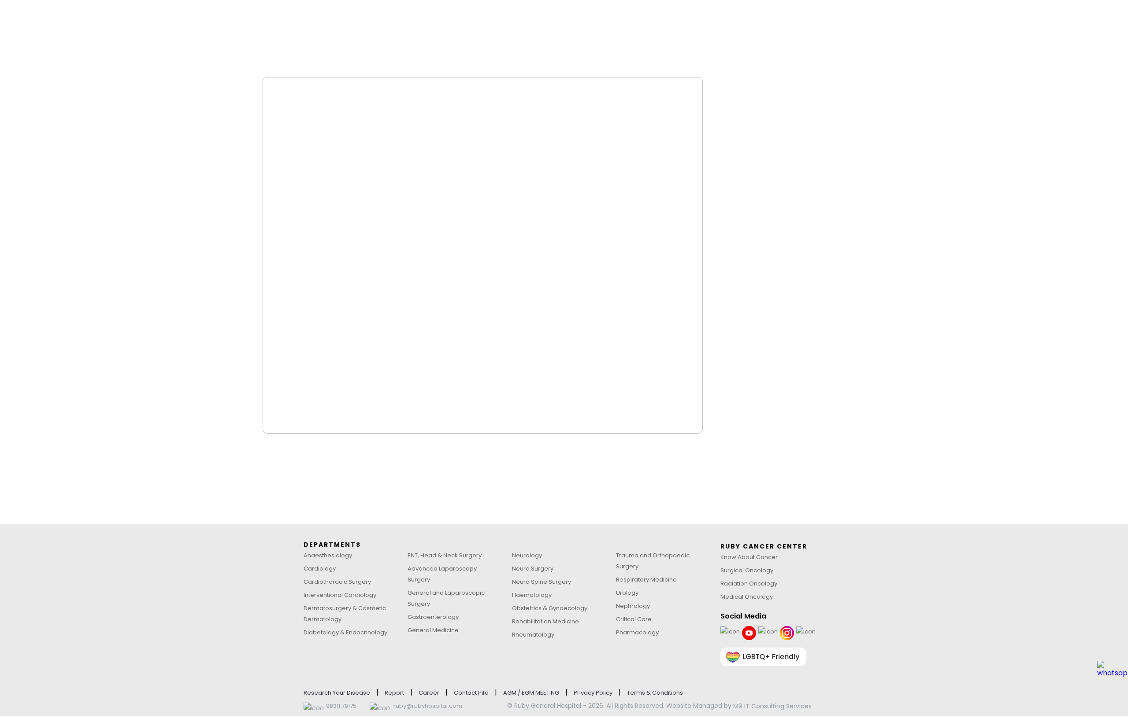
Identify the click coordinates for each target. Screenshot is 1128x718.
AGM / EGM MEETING (531, 693)
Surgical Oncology (746, 570)
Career (429, 693)
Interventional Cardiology (340, 595)
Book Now (596, 149)
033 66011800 (771, 183)
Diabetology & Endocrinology (345, 632)
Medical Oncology (746, 597)
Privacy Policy (593, 693)
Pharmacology (637, 632)
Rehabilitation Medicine (545, 621)
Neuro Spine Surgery (541, 582)
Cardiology (320, 568)
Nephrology (633, 606)
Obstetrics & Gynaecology (549, 608)
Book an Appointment (787, 208)
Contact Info (471, 693)
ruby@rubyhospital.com (427, 706)
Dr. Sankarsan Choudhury (411, 144)
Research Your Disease (337, 693)
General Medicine (433, 630)
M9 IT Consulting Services (772, 706)
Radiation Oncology (748, 583)
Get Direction (772, 159)
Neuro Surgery (532, 568)
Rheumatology (533, 634)
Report (394, 693)
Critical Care (634, 619)
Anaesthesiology (328, 555)
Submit (307, 429)
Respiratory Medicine (646, 579)
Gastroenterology (433, 617)
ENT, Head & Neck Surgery (445, 555)
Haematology (532, 595)
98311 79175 (341, 706)
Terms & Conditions (655, 693)
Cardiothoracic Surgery (337, 582)
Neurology (527, 555)
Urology (627, 593)
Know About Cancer (749, 557)
